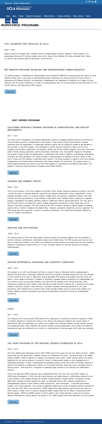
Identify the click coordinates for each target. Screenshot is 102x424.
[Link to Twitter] (89, 1)
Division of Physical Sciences (22, 3)
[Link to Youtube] (95, 1)
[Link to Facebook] (86, 1)
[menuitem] (9, 3)
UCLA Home (8, 3)
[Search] (95, 20)
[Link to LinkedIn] (92, 1)
